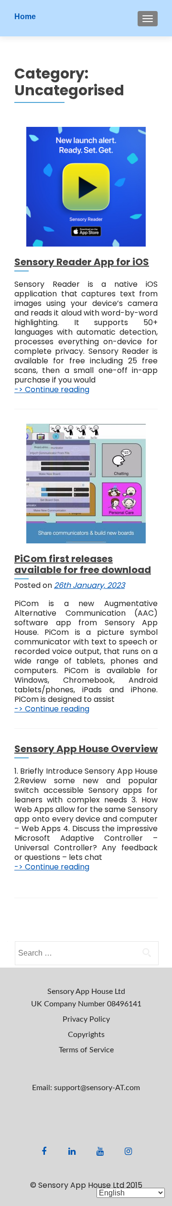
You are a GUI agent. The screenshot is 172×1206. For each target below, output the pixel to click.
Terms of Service (86, 1050)
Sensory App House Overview (86, 748)
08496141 (124, 1004)
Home (25, 16)
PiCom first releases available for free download (82, 564)
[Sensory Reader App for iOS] (86, 186)
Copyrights (86, 1034)
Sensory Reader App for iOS (81, 262)
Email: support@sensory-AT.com (86, 1088)
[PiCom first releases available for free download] (86, 483)
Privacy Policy (86, 1019)
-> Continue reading (51, 389)
